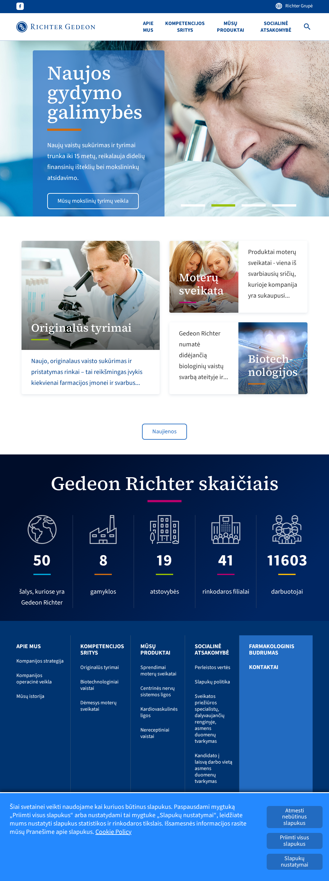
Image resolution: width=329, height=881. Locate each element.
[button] (24, 128)
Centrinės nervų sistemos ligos (157, 691)
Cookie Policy (113, 831)
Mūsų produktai (230, 27)
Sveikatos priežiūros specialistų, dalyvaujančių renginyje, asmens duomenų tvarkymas (210, 719)
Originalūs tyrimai (99, 667)
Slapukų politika (212, 681)
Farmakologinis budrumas (271, 649)
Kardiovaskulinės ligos (159, 712)
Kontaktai (263, 667)
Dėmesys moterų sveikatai (98, 706)
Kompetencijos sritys (185, 27)
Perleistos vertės (212, 667)
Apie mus (148, 27)
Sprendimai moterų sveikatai (158, 670)
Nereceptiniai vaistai (154, 733)
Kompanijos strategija (40, 661)
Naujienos (164, 432)
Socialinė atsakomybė (276, 27)
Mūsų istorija (30, 696)
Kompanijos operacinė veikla (34, 678)
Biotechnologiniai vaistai (99, 685)
